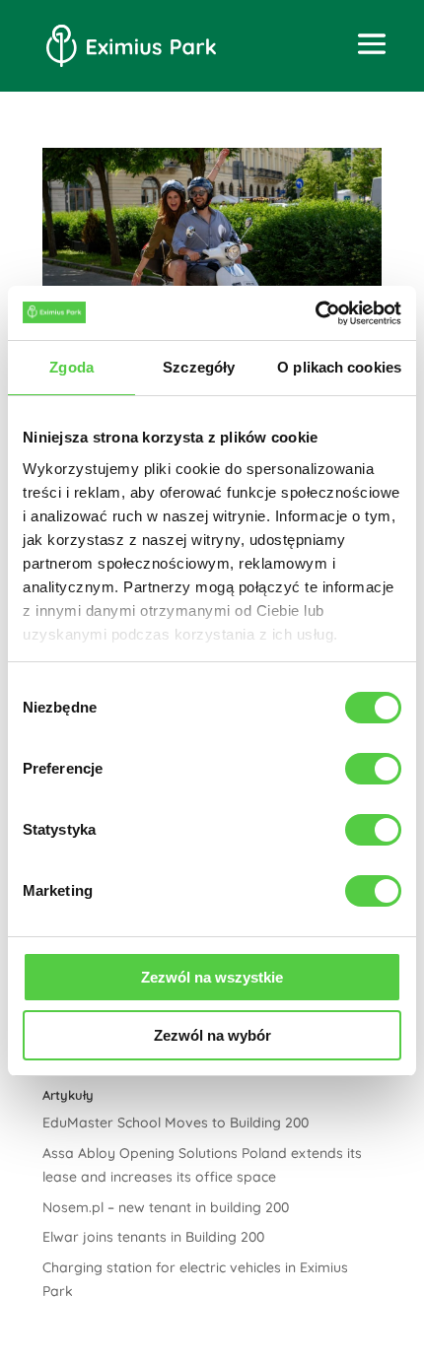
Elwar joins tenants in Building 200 (153, 1237)
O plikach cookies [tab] (339, 367)
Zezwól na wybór (212, 1035)
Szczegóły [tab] (199, 367)
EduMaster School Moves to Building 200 (175, 1122)
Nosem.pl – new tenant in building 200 (165, 1207)
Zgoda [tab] (71, 367)
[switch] (373, 768)
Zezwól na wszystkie (212, 977)
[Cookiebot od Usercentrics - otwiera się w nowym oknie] (315, 313)
